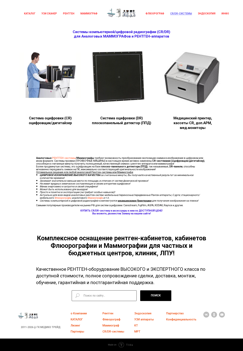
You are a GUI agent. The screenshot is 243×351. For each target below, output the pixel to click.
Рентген (107, 313)
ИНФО (225, 13)
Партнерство (175, 313)
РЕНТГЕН (68, 13)
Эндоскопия (142, 313)
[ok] (214, 316)
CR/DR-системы (181, 13)
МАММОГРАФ (88, 13)
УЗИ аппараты (144, 319)
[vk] (206, 316)
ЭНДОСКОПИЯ (206, 13)
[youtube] (222, 316)
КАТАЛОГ (29, 13)
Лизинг (75, 325)
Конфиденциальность (181, 319)
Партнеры (77, 331)
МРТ (137, 331)
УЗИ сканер (49, 13)
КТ (136, 325)
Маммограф (110, 325)
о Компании (79, 313)
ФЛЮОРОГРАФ (155, 13)
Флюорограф (111, 319)
